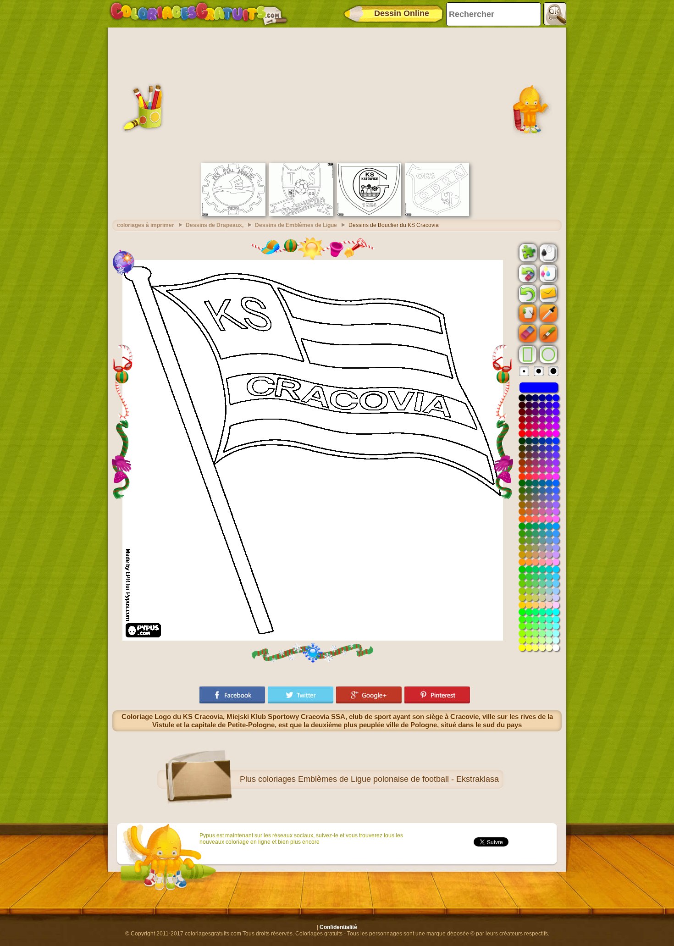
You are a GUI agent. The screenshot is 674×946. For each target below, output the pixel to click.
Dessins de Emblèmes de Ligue (296, 225)
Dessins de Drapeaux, (214, 225)
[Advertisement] (337, 94)
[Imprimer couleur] (547, 273)
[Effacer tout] (527, 273)
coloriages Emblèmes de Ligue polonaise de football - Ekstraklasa (378, 779)
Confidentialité (338, 927)
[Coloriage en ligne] (198, 14)
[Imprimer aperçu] (547, 252)
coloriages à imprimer (145, 225)
